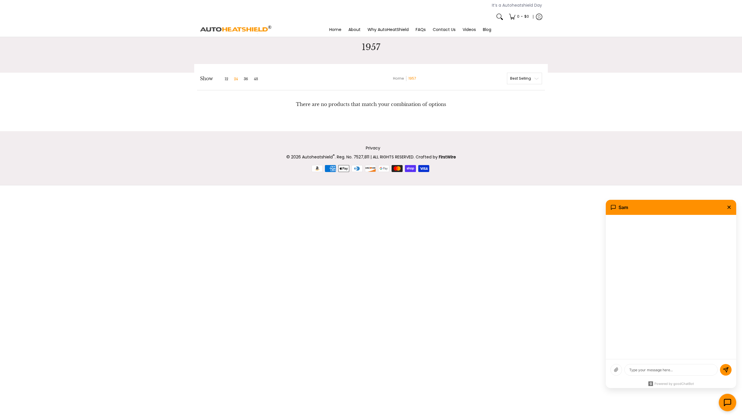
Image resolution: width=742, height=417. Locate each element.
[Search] (500, 17)
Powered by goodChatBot (674, 384)
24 (236, 79)
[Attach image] (616, 370)
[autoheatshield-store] (236, 30)
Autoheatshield (318, 157)
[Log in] (539, 17)
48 (256, 79)
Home (398, 78)
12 (226, 79)
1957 (412, 78)
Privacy (373, 148)
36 (246, 79)
